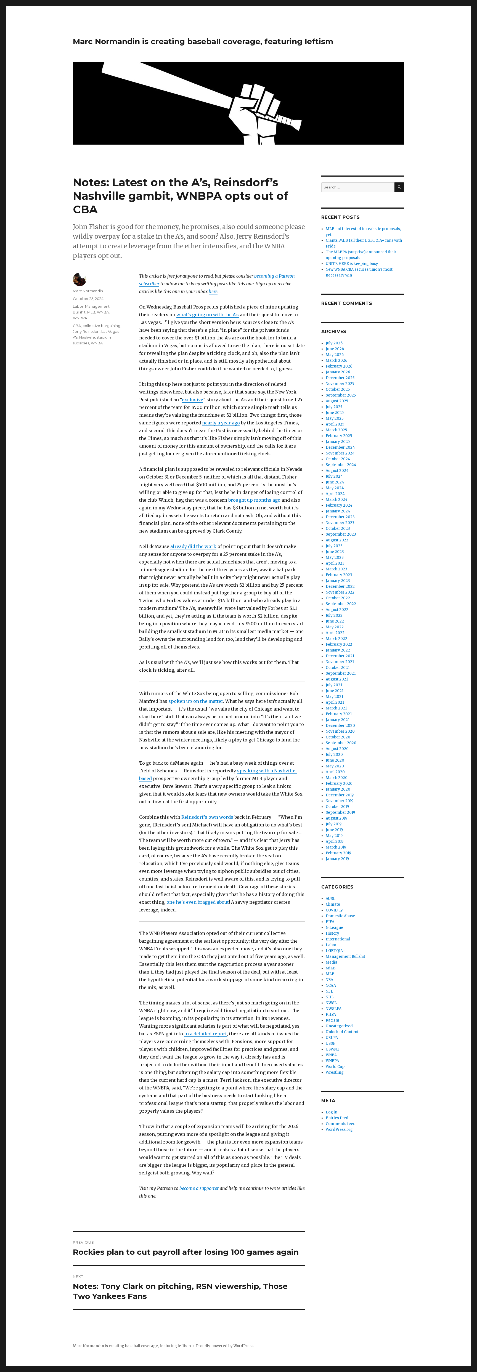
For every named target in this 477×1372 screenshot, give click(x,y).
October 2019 (337, 806)
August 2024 (337, 470)
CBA (77, 325)
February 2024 (339, 505)
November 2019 (339, 801)
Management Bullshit (345, 956)
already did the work (193, 546)
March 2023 (336, 569)
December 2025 (340, 378)
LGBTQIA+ (335, 950)
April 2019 (334, 841)
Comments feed (341, 1123)
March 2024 (337, 499)
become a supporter (198, 1188)
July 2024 (334, 476)
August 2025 (337, 401)
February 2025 (339, 436)
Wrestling (335, 1072)
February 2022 (339, 644)
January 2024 (338, 511)
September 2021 (341, 673)
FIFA (330, 921)
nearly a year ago (221, 423)
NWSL (331, 1003)
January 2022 (338, 650)
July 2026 (334, 343)
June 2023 (335, 551)
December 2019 (340, 795)
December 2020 (340, 725)
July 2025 (334, 407)
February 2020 (339, 783)
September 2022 (341, 604)
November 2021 (340, 662)
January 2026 (338, 372)
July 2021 (334, 685)
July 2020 (334, 754)
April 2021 (335, 702)
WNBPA (80, 318)
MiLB (330, 968)
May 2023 (335, 557)
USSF (330, 1043)
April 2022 (335, 633)
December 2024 (340, 447)
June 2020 (335, 760)
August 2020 (337, 748)
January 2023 (338, 580)
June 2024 (335, 482)
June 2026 (335, 349)
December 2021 (340, 656)
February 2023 (339, 575)
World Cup (335, 1066)
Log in (331, 1112)
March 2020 (337, 777)
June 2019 (334, 830)
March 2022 (336, 638)
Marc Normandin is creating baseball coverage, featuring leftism (203, 41)
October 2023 (338, 528)
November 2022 (340, 592)
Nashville (87, 337)
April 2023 (335, 563)
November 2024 (340, 453)
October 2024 (338, 459)
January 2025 (338, 441)
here (213, 291)
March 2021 (336, 708)
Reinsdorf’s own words (207, 817)
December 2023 (340, 517)
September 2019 (340, 812)
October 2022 (338, 598)
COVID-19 (334, 910)
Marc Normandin (88, 291)
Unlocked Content (342, 1032)
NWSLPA (333, 1008)
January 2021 (337, 719)
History (332, 933)
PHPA (331, 1014)
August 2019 (336, 818)
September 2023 (341, 534)
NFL (329, 991)
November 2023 (340, 522)
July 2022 (334, 615)
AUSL (330, 898)
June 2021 (334, 690)
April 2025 (335, 424)
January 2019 (337, 859)
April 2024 (335, 493)
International (338, 939)
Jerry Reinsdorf (86, 331)
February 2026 (339, 366)
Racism (332, 1020)
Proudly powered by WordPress (224, 1346)
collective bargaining (101, 325)
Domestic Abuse (340, 916)
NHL (330, 997)
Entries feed (337, 1118)
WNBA (103, 312)
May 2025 (334, 418)
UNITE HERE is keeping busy (352, 263)
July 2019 (333, 824)
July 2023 (334, 546)
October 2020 (338, 737)
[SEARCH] (399, 187)
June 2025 (335, 412)
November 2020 (340, 731)
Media (331, 962)
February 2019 (338, 853)
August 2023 (337, 540)
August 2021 (337, 679)
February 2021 (339, 714)
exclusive (192, 399)
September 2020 (341, 743)
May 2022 (335, 627)
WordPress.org (339, 1129)
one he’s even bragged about (197, 902)
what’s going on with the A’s (207, 314)
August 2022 (337, 609)
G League (334, 927)
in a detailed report (205, 1033)
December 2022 (340, 586)
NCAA (331, 985)
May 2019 (334, 835)
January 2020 (338, 789)
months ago (267, 500)
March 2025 (336, 430)
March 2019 (336, 847)
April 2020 (335, 772)
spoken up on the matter (195, 701)
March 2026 (336, 360)
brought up (240, 500)
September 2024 (341, 464)
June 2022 (335, 621)
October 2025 (338, 389)
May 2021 (334, 696)
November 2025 (340, 383)
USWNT (333, 1049)
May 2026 (335, 354)
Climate (333, 904)
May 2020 (335, 766)
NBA (329, 979)
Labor (78, 306)
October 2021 (337, 667)
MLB (91, 312)
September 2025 (341, 395)
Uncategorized (339, 1026)
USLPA (332, 1037)
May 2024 (335, 488)
